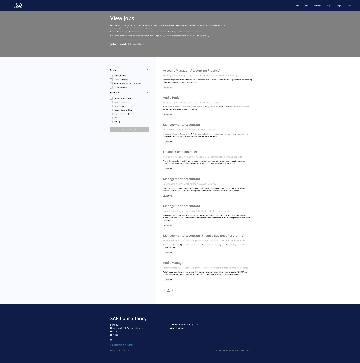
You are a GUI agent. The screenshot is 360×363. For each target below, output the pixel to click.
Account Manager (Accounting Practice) (191, 70)
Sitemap (126, 350)
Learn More (167, 87)
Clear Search (129, 129)
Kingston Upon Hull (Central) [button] (124, 114)
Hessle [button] (116, 118)
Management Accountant (181, 125)
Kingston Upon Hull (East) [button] (123, 110)
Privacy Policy (115, 350)
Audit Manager (174, 263)
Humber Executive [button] (120, 87)
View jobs (329, 6)
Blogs (339, 6)
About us (296, 6)
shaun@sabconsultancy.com (184, 324)
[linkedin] (111, 340)
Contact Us (349, 6)
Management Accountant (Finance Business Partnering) (203, 235)
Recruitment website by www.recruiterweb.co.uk (233, 350)
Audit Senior (172, 97)
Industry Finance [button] (120, 76)
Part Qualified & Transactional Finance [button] (127, 83)
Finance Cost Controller (180, 152)
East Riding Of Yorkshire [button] (122, 98)
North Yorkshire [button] (120, 106)
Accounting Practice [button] (121, 79)
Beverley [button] (117, 122)
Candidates (317, 6)
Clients (306, 6)
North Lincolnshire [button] (120, 102)
